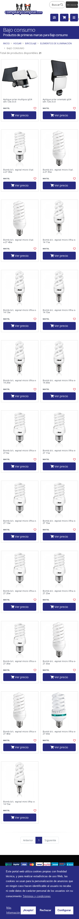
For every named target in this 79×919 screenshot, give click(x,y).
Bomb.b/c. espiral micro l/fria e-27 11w (59, 451)
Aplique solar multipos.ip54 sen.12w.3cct (17, 100)
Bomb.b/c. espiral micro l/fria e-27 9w (19, 451)
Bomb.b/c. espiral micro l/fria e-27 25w (59, 592)
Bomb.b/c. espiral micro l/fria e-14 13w (19, 311)
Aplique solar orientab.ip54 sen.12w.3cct (57, 100)
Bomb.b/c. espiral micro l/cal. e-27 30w (18, 171)
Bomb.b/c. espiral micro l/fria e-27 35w (59, 662)
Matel (6, 108)
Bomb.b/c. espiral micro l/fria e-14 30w (59, 381)
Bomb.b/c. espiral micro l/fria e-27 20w (19, 592)
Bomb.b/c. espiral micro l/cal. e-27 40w (18, 241)
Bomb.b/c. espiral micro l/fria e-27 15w (59, 522)
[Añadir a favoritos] (34, 108)
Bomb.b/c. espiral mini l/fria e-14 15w (19, 803)
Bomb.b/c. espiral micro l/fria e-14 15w (59, 311)
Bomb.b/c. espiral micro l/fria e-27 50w (59, 733)
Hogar (17, 43)
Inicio (6, 43)
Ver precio (21, 115)
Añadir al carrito (21, 124)
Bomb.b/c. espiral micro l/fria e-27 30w (19, 662)
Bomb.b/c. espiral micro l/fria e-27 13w (19, 522)
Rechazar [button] (45, 910)
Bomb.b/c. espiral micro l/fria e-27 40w (19, 733)
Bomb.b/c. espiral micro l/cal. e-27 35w (58, 171)
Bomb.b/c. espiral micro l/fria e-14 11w (59, 241)
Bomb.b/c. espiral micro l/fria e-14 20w (19, 381)
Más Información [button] (13, 910)
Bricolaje (30, 43)
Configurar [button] (64, 910)
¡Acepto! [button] (28, 910)
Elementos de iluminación (56, 43)
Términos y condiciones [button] (37, 896)
